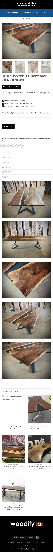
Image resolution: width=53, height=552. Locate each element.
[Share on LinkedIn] (22, 146)
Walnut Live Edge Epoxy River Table (13, 467)
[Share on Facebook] (6, 146)
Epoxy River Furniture (42, 138)
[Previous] (6, 40)
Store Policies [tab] (6, 172)
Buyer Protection (34, 544)
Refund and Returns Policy (35, 542)
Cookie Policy (23, 544)
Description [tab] (6, 157)
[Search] (50, 4)
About (48, 544)
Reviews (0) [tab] (5, 162)
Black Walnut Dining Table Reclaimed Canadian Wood (39, 428)
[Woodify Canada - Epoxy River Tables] (26, 4)
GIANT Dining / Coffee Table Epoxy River (13, 428)
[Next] (47, 40)
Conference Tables (22, 138)
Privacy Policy (20, 542)
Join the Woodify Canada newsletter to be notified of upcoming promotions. (26, 114)
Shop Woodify (12, 13)
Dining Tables (41, 13)
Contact (26, 545)
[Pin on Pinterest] (18, 146)
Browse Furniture (27, 13)
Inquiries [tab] (5, 177)
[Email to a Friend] (14, 146)
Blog (43, 544)
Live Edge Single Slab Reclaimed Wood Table (39, 467)
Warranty (11, 542)
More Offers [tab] (6, 167)
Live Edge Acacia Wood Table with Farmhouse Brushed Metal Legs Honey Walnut (14, 508)
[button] (3, 4)
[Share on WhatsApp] (2, 146)
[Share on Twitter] (10, 146)
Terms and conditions (10, 544)
